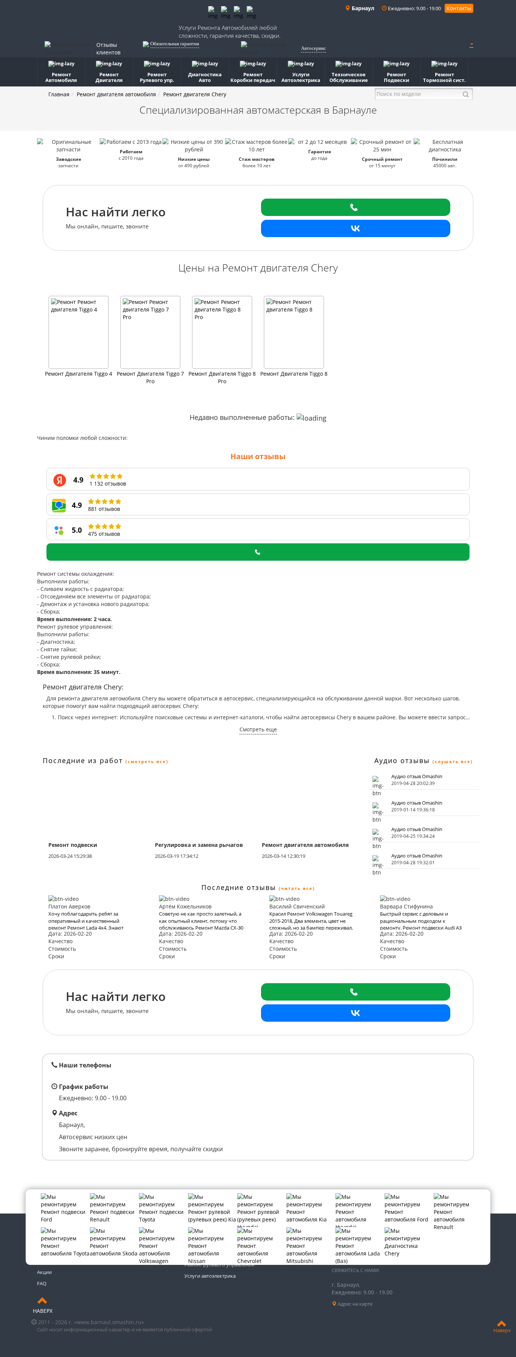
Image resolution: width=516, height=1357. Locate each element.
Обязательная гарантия (174, 43)
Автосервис (313, 48)
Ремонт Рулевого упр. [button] (157, 77)
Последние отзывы (238, 887)
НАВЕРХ (43, 1310)
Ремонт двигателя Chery (194, 94)
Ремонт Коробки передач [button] (252, 77)
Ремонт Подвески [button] (396, 77)
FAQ (41, 1283)
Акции (44, 1272)
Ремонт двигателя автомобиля (116, 94)
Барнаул (362, 8)
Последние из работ (83, 760)
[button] (471, 44)
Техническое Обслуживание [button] (348, 77)
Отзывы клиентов (108, 48)
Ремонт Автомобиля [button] (61, 77)
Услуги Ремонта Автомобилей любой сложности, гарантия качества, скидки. (230, 31)
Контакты (458, 8)
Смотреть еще (258, 729)
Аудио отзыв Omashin (416, 776)
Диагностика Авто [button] (205, 77)
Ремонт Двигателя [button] (109, 77)
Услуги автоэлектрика (210, 1275)
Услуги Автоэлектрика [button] (300, 77)
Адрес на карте (354, 1303)
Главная (59, 94)
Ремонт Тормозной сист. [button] (444, 77)
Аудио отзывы (402, 760)
